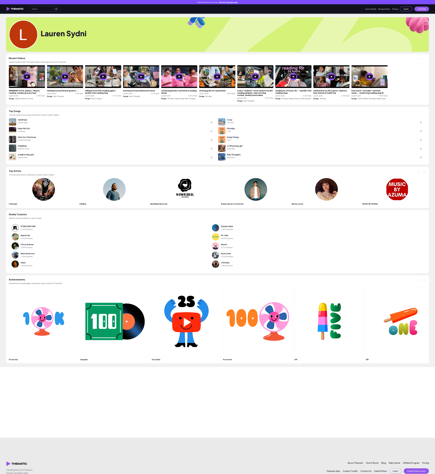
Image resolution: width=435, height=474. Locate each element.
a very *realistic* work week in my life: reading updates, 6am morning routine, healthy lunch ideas (255, 92)
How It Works (370, 9)
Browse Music (384, 9)
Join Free (422, 9)
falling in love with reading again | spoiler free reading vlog (100, 91)
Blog (383, 463)
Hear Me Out (24, 128)
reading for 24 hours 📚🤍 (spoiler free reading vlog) (293, 91)
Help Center (394, 463)
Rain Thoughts (58, 96)
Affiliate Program (411, 463)
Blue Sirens (231, 157)
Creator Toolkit (350, 471)
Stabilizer (22, 146)
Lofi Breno (21, 131)
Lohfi (229, 131)
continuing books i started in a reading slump (179, 91)
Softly (30, 98)
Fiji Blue (83, 204)
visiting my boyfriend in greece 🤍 (63, 90)
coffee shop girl (305, 98)
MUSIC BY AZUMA (370, 204)
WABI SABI (231, 149)
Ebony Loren (297, 204)
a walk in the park (26, 154)
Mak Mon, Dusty (23, 149)
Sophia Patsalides (24, 140)
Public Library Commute (232, 204)
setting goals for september (212, 90)
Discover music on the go (217, 2)
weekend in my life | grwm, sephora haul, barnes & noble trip (330, 91)
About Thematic (355, 463)
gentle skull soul (21, 98)
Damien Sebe (23, 123)
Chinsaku (230, 123)
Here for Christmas (27, 137)
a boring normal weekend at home (139, 90)
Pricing (395, 9)
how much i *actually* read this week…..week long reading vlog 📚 (367, 91)
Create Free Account (416, 471)
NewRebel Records (158, 204)
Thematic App (333, 471)
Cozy (229, 119)
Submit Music (380, 471)
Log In (406, 9)
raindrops (22, 119)
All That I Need (363, 98)
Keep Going (179, 98)
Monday (171, 98)
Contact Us (365, 471)
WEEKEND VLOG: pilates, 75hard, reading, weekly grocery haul (24, 91)
